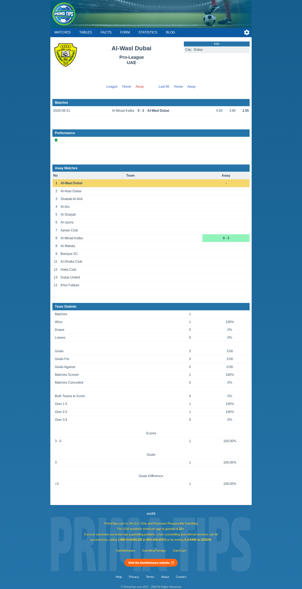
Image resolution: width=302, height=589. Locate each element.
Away (191, 86)
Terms (150, 577)
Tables (85, 32)
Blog (170, 32)
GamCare (179, 550)
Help (119, 577)
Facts (106, 32)
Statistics (147, 32)
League (112, 86)
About (165, 577)
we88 (151, 514)
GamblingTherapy (154, 550)
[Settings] (246, 32)
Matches (62, 32)
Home (126, 86)
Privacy (134, 577)
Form (125, 32)
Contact (181, 577)
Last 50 (164, 86)
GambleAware (125, 550)
